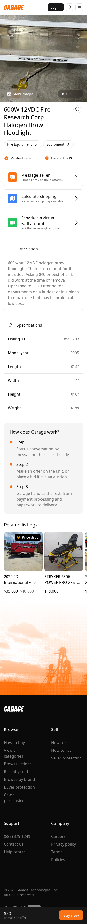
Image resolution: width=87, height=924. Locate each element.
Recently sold (16, 771)
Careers (58, 836)
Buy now (71, 915)
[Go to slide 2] (66, 94)
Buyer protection (19, 787)
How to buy (14, 742)
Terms (57, 852)
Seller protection (66, 758)
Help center (14, 852)
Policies (58, 859)
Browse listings (18, 763)
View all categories (13, 753)
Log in (56, 7)
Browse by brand (19, 779)
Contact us (13, 844)
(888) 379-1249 (17, 836)
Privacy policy (63, 844)
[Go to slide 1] (63, 94)
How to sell (61, 742)
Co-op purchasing (14, 797)
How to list (61, 750)
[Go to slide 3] (70, 93)
